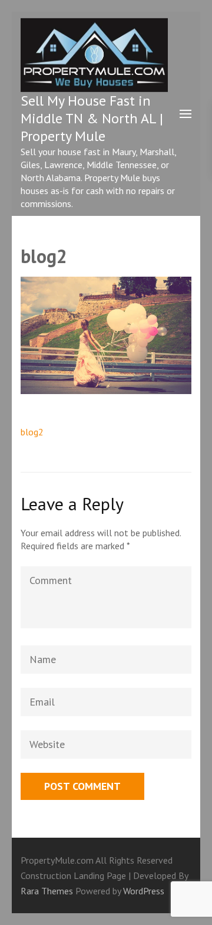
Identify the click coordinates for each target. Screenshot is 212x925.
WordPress (143, 891)
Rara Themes (48, 891)
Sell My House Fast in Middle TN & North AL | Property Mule (92, 118)
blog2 (32, 432)
